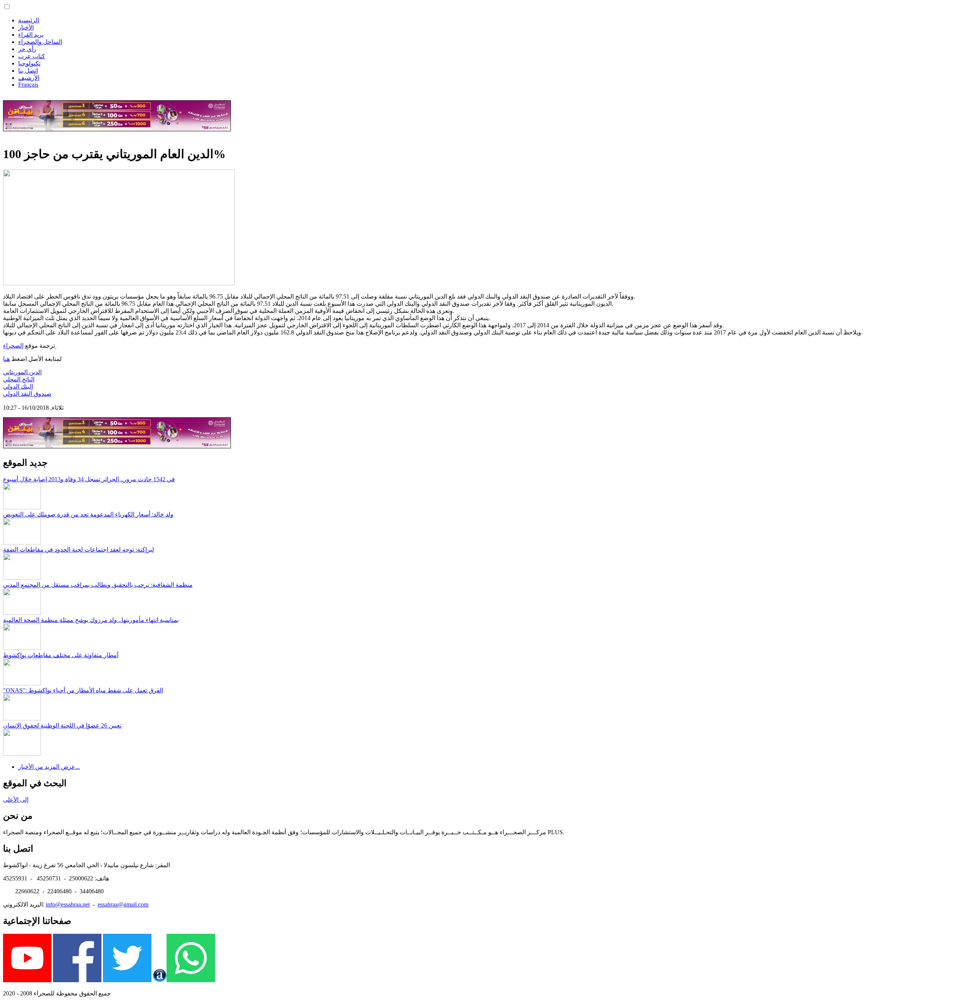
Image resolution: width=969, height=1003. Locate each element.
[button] (7, 6)
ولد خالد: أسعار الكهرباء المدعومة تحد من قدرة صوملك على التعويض (88, 514)
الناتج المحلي (18, 379)
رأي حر (27, 49)
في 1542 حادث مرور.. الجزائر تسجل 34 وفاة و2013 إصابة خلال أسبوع (89, 479)
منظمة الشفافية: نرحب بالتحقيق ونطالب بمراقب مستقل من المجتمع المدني (98, 585)
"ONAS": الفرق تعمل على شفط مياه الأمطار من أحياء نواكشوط (83, 690)
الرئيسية (28, 20)
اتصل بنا (28, 70)
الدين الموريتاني (22, 372)
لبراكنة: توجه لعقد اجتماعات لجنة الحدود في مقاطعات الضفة (78, 549)
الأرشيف (28, 78)
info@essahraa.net (68, 904)
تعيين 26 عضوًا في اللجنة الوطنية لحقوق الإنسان (62, 725)
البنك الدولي (18, 386)
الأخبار (26, 27)
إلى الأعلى (15, 799)
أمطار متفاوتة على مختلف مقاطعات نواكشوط (60, 655)
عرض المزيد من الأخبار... (49, 767)
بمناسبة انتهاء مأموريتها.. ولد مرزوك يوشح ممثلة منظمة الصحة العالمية (91, 620)
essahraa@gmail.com (123, 904)
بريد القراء (31, 34)
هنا (6, 359)
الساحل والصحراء (40, 42)
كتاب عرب (31, 56)
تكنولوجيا (29, 63)
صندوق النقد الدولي (27, 393)
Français (28, 84)
